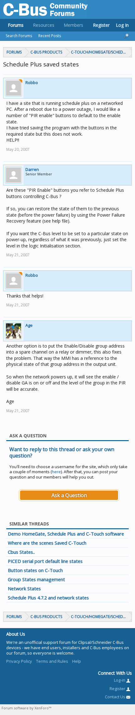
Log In (122, 25)
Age (29, 325)
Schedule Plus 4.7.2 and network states (48, 597)
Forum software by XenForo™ (26, 708)
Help (76, 661)
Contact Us (115, 697)
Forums (16, 25)
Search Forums (19, 35)
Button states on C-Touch (35, 570)
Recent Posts (49, 35)
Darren (32, 169)
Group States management (36, 579)
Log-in (120, 680)
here (56, 471)
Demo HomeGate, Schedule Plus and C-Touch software (66, 534)
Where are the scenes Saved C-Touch (47, 543)
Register (101, 25)
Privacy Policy (19, 661)
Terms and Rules (52, 661)
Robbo (31, 82)
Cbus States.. (21, 552)
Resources (43, 25)
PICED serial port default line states (45, 561)
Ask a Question (69, 495)
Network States (24, 588)
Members (73, 25)
